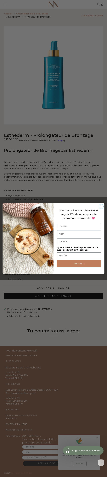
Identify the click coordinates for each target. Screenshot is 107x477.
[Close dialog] (101, 206)
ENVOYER (79, 263)
